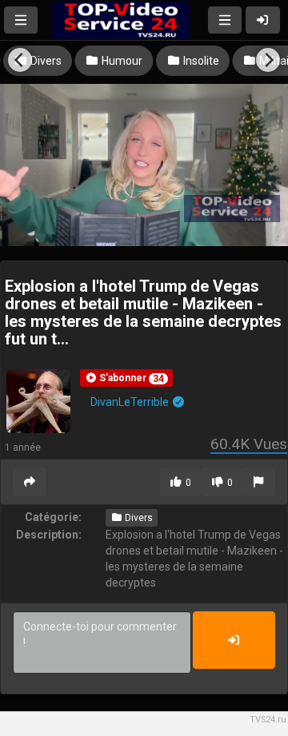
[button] (126, 378)
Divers (137, 517)
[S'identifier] (263, 20)
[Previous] (20, 60)
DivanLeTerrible (130, 402)
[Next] (268, 60)
